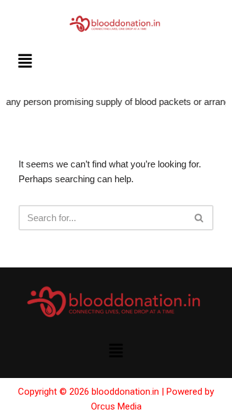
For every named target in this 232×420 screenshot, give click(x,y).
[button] (24, 62)
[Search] (199, 217)
